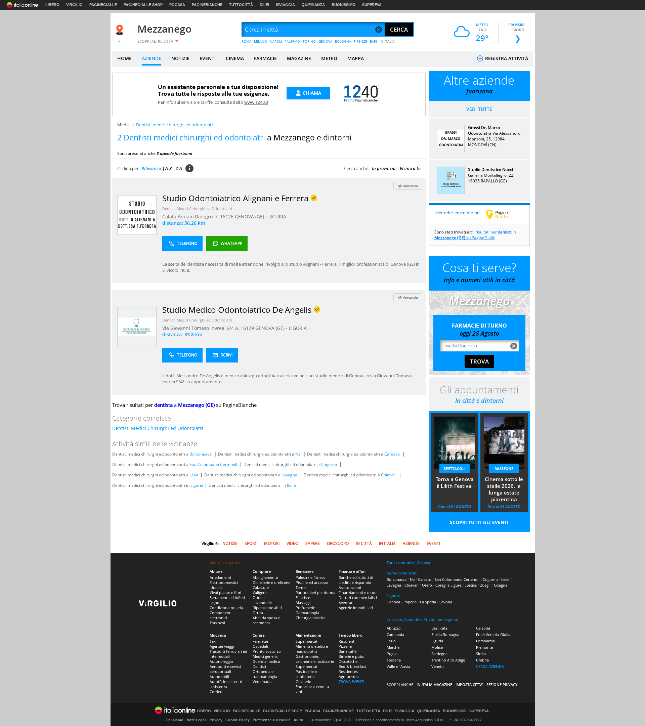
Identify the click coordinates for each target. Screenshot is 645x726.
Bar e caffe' (348, 651)
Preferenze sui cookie (272, 720)
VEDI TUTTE (479, 109)
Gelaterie (303, 681)
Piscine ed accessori (313, 582)
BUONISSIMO (343, 5)
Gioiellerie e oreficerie (271, 582)
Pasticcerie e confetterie (306, 674)
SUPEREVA (372, 5)
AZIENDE (151, 58)
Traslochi (217, 622)
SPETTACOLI (455, 468)
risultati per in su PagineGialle (475, 235)
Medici (123, 125)
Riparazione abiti (267, 607)
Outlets (259, 597)
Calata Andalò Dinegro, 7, (191, 216)
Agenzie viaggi (222, 646)
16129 (247, 328)
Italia (291, 485)
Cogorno (329, 464)
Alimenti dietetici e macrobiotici (312, 649)
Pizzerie (345, 646)
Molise (437, 647)
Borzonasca (200, 454)
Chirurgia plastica (311, 617)
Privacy (216, 720)
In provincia (384, 168)
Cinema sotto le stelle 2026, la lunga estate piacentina (504, 489)
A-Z (168, 168)
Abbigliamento (265, 577)
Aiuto (298, 720)
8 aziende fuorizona (174, 153)
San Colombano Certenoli (213, 464)
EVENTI (208, 58)
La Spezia (428, 601)
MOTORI (272, 543)
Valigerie (260, 592)
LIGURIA (277, 216)
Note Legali (196, 720)
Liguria (196, 485)
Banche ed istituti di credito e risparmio (356, 580)
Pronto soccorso (267, 651)
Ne (298, 454)
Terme (301, 587)
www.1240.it (256, 102)
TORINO (309, 41)
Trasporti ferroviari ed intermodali (228, 654)
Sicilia (481, 653)
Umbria (482, 660)
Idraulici (216, 587)
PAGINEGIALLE (103, 5)
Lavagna (289, 475)
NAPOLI (276, 41)
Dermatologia (307, 612)
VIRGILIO (74, 5)
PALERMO (292, 41)
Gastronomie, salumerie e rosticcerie (315, 659)
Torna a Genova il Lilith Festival (455, 482)
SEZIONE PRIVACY (502, 684)
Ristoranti (347, 641)
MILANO (260, 41)
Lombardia (485, 640)
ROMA (246, 41)
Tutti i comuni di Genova (408, 562)
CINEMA (235, 58)
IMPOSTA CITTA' (469, 684)
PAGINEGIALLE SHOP (143, 5)
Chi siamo (174, 720)
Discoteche (348, 661)
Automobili (219, 676)
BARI (373, 41)
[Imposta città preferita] (121, 30)
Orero (427, 585)
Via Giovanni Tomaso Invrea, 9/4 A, (201, 328)
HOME (124, 58)
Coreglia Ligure (448, 585)
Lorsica (471, 585)
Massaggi (303, 602)
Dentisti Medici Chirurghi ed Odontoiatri (197, 208)
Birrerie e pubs (351, 656)
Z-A (179, 168)
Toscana (394, 660)
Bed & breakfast (352, 666)
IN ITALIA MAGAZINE (434, 684)
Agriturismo (349, 676)
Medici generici (265, 656)
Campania (395, 634)
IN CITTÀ (364, 543)
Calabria (483, 628)
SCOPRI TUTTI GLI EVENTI (479, 522)
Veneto (437, 666)
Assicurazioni (350, 587)
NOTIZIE (180, 58)
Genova (393, 601)
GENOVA (325, 41)
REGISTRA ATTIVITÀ (506, 58)
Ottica (258, 612)
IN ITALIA (387, 41)
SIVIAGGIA (285, 5)
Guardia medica (266, 661)
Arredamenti (220, 577)
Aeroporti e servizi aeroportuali (225, 669)
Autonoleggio (221, 661)
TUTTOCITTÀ (241, 5)
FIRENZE (360, 41)
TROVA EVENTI (351, 681)
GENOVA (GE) (250, 216)
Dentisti (259, 666)
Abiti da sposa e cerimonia (266, 620)
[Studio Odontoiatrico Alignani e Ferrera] (137, 215)
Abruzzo (394, 628)
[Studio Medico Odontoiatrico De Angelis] (137, 326)
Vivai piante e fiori (225, 592)
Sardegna (439, 653)
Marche (393, 647)
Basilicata (439, 628)
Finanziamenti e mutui (358, 592)
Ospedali (260, 646)
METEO (329, 58)
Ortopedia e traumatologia (265, 674)
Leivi (193, 475)
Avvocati (346, 602)
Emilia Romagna (445, 634)
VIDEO (292, 543)
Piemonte (484, 647)
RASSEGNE (503, 468)
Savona (445, 601)
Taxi (213, 641)
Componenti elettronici (220, 615)
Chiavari (388, 475)
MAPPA (355, 58)
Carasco (392, 454)
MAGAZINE (299, 58)
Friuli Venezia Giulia (493, 634)
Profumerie (305, 607)
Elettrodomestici (224, 582)
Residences (348, 671)
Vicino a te (410, 168)
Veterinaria (262, 681)
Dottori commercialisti (358, 597)
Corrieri (216, 691)
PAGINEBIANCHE (207, 5)
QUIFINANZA (313, 5)
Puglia (392, 653)
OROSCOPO (338, 543)
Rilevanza (151, 168)
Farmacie (260, 641)
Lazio (391, 640)
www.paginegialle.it (502, 214)
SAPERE (312, 543)
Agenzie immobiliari (356, 607)
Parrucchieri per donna (315, 592)
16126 (226, 216)
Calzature (261, 587)
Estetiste (303, 597)
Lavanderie (262, 602)
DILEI (264, 5)
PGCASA (177, 5)
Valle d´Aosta (398, 666)
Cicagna (500, 585)
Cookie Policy (237, 720)
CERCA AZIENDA (490, 666)
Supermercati (307, 641)
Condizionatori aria (226, 607)
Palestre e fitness (310, 577)
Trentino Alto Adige (448, 660)
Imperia (410, 601)
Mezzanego (164, 29)
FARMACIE (265, 58)
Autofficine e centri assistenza (226, 684)
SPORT (251, 543)
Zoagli (485, 585)
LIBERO (52, 5)
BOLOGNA (343, 41)
